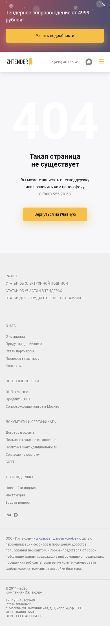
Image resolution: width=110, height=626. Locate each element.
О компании (15, 337)
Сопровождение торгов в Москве (32, 407)
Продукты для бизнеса (24, 344)
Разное (12, 276)
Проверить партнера (22, 359)
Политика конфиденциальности (31, 447)
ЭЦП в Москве (17, 392)
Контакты (13, 366)
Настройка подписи (22, 488)
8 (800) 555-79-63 (55, 194)
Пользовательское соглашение (31, 440)
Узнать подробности (55, 35)
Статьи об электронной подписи (37, 283)
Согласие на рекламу (23, 455)
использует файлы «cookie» (56, 538)
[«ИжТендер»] (19, 62)
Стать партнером (20, 351)
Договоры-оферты (20, 433)
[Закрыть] (103, 5)
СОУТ (10, 462)
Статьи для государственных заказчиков (45, 298)
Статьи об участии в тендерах (34, 291)
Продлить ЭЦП (18, 399)
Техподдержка (20, 477)
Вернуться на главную (55, 214)
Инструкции (15, 495)
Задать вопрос (18, 503)
